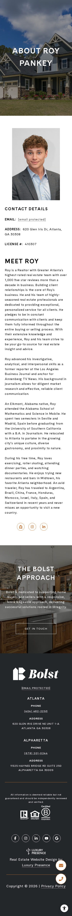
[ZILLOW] (21, 527)
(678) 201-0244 (36, 753)
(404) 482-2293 (36, 711)
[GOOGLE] (57, 838)
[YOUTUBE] (46, 838)
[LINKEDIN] (44, 527)
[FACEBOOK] (15, 838)
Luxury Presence (36, 865)
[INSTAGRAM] (32, 527)
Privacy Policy (53, 886)
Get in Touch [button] (36, 629)
